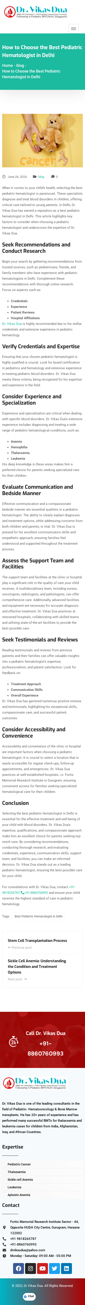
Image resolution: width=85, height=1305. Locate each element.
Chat (31, 1296)
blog (41, 177)
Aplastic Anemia (19, 1195)
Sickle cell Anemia (20, 1179)
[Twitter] (54, 1268)
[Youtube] (42, 1268)
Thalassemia (17, 1172)
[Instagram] (30, 1268)
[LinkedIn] (52, 1296)
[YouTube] (59, 1296)
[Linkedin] (66, 1268)
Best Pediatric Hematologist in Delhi (39, 916)
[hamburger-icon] (73, 28)
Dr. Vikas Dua (12, 324)
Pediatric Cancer (19, 1164)
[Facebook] (18, 1268)
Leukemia (14, 1187)
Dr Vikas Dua (33, 1286)
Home (7, 65)
